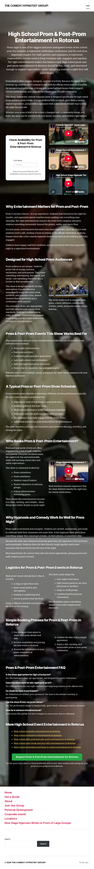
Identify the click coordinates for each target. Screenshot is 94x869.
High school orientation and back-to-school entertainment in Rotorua (47, 747)
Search (7, 839)
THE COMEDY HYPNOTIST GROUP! (26, 5)
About (8, 801)
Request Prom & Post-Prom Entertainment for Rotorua (47, 757)
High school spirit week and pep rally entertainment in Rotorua (44, 743)
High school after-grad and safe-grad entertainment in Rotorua (44, 739)
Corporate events (15, 814)
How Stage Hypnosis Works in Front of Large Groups (38, 822)
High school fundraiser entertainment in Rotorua (37, 735)
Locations (11, 818)
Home (8, 792)
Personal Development (19, 809)
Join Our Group (14, 805)
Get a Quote (12, 796)
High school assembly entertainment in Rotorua (37, 731)
